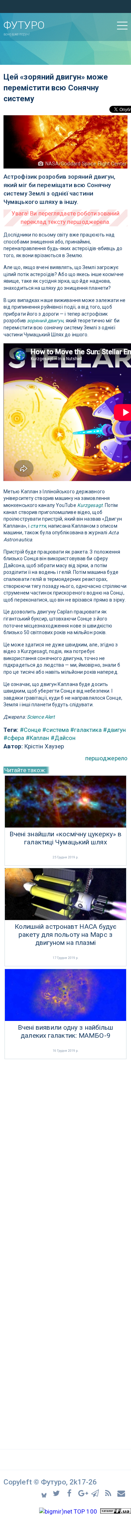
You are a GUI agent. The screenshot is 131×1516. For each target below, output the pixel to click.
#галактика (86, 729)
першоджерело (106, 758)
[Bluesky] (44, 1493)
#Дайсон (63, 737)
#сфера (13, 737)
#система (55, 729)
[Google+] (83, 1493)
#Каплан (37, 737)
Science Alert (41, 717)
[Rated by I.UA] (115, 1511)
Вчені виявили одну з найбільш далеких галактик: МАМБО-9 (66, 1032)
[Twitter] (57, 1493)
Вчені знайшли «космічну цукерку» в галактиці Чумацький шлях (65, 838)
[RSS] (109, 1493)
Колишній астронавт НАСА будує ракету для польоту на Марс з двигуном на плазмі (66, 935)
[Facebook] (70, 1493)
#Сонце (30, 729)
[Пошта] (122, 1493)
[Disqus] (65, 1154)
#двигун (114, 729)
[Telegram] (96, 1493)
